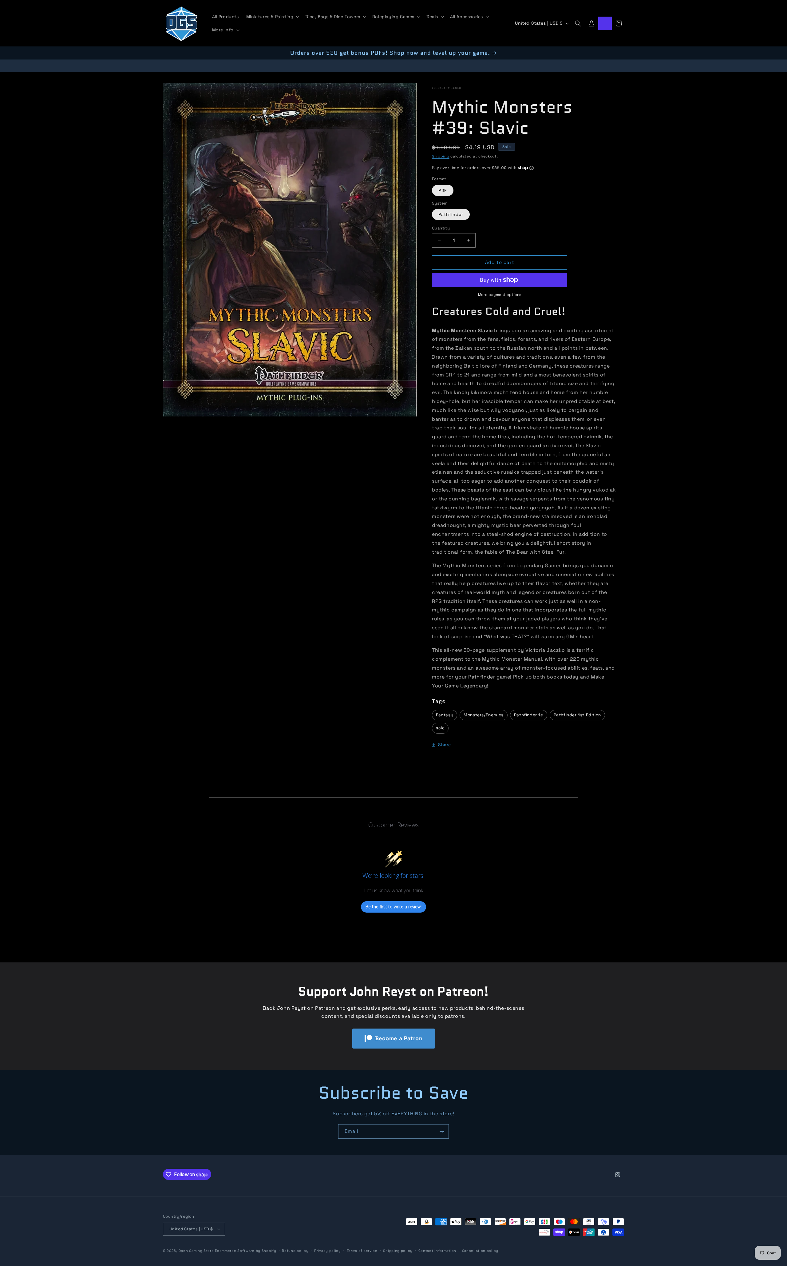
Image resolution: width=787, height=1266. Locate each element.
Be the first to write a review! (393, 907)
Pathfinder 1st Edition (577, 715)
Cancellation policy (480, 1250)
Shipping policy (398, 1250)
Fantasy (444, 715)
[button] (272, 16)
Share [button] (444, 744)
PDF (442, 190)
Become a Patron (399, 1038)
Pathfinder (450, 214)
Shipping (440, 156)
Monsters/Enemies (484, 715)
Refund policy (295, 1250)
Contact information (437, 1250)
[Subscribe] (442, 1131)
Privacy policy (327, 1250)
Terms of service (362, 1250)
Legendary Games (446, 88)
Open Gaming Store (196, 1250)
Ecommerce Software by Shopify (245, 1250)
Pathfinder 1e (528, 715)
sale (440, 728)
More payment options (499, 294)
